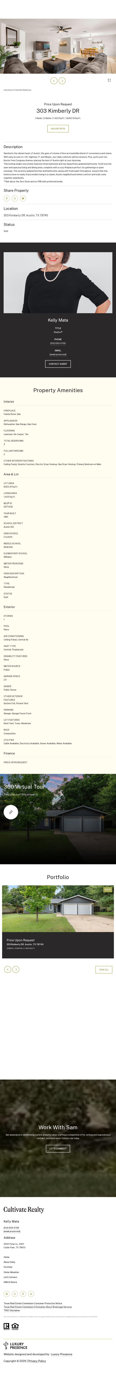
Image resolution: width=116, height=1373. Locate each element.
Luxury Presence (61, 1354)
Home (6, 1257)
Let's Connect (10, 1277)
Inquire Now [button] (58, 128)
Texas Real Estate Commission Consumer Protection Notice (33, 1303)
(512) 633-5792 (58, 343)
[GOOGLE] (7, 1294)
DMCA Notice (10, 1282)
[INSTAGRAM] (15, 1294)
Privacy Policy (37, 1361)
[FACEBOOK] (23, 1294)
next (62, 80)
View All (104, 970)
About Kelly (9, 1262)
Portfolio (8, 1267)
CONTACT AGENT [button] (58, 364)
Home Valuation (11, 1272)
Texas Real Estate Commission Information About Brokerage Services (38, 1307)
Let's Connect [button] (58, 1148)
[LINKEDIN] (31, 1294)
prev (53, 80)
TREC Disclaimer (12, 1310)
